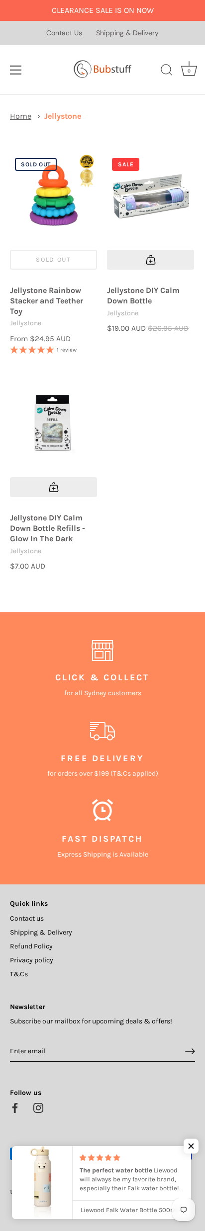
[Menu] (16, 70)
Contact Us (64, 32)
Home (20, 116)
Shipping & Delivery (127, 32)
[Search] (167, 71)
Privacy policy (31, 960)
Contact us (27, 918)
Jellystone (62, 116)
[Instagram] (38, 1107)
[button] (191, 1146)
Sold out (53, 259)
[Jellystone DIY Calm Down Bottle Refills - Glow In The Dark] (53, 423)
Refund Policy (31, 946)
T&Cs (19, 974)
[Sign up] (190, 1051)
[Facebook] (15, 1107)
